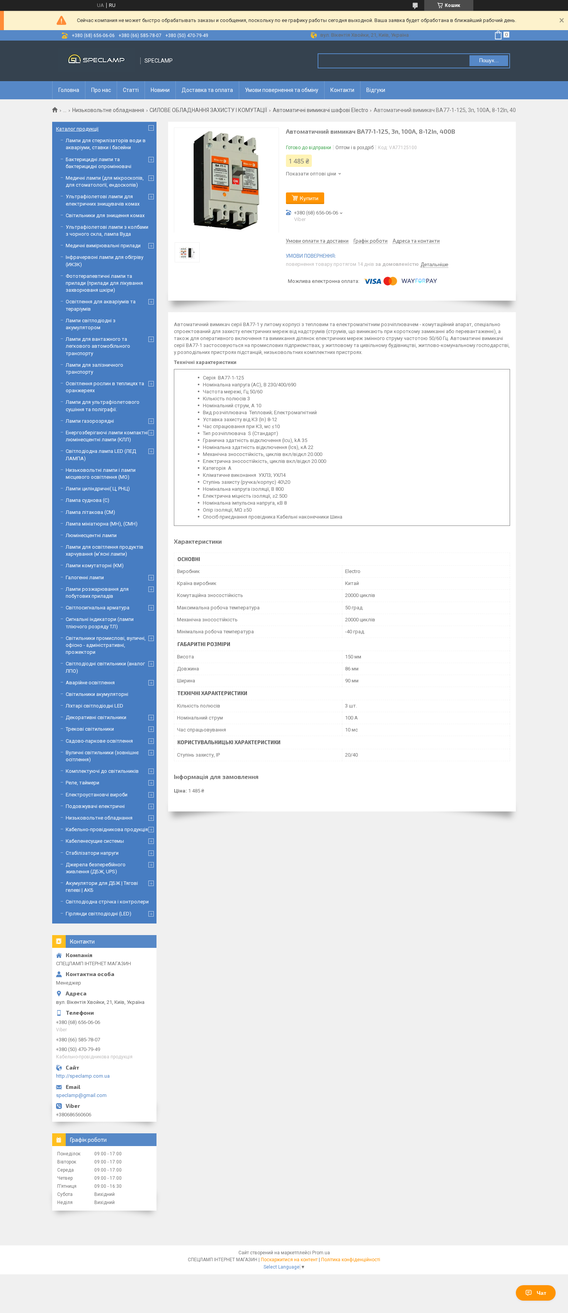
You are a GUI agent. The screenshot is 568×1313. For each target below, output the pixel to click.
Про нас (101, 90)
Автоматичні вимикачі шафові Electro (320, 110)
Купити (309, 198)
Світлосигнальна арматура (97, 608)
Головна (68, 90)
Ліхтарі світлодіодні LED (94, 706)
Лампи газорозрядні (90, 421)
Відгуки (375, 90)
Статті (131, 90)
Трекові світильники (90, 729)
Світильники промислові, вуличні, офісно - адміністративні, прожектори (106, 645)
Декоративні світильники (96, 717)
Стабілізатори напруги (92, 853)
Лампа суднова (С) (87, 500)
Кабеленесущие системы (95, 841)
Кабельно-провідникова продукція (107, 829)
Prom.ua (321, 1252)
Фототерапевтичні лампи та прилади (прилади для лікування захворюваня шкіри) (104, 283)
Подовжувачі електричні (95, 806)
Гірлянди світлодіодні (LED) (98, 914)
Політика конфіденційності (350, 1259)
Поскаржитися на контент (289, 1259)
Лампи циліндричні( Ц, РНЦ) (98, 489)
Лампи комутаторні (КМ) (95, 565)
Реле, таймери (82, 783)
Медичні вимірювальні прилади (103, 245)
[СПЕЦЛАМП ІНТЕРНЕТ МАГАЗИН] (96, 60)
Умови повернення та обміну (281, 90)
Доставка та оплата (207, 90)
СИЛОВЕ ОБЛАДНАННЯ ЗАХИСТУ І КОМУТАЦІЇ (208, 110)
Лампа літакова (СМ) (90, 512)
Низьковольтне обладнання (108, 110)
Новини (160, 90)
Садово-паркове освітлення (99, 741)
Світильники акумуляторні (97, 694)
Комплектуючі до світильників (102, 771)
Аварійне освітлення (90, 682)
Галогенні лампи (85, 577)
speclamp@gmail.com (81, 1095)
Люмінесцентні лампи (91, 535)
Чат (541, 1293)
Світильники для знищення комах (105, 215)
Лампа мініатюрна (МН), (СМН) (102, 524)
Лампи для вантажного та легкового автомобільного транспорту (98, 346)
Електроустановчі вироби (97, 795)
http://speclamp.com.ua (83, 1076)
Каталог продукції (77, 129)
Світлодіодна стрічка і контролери (107, 902)
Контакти (342, 90)
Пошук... (489, 60)
